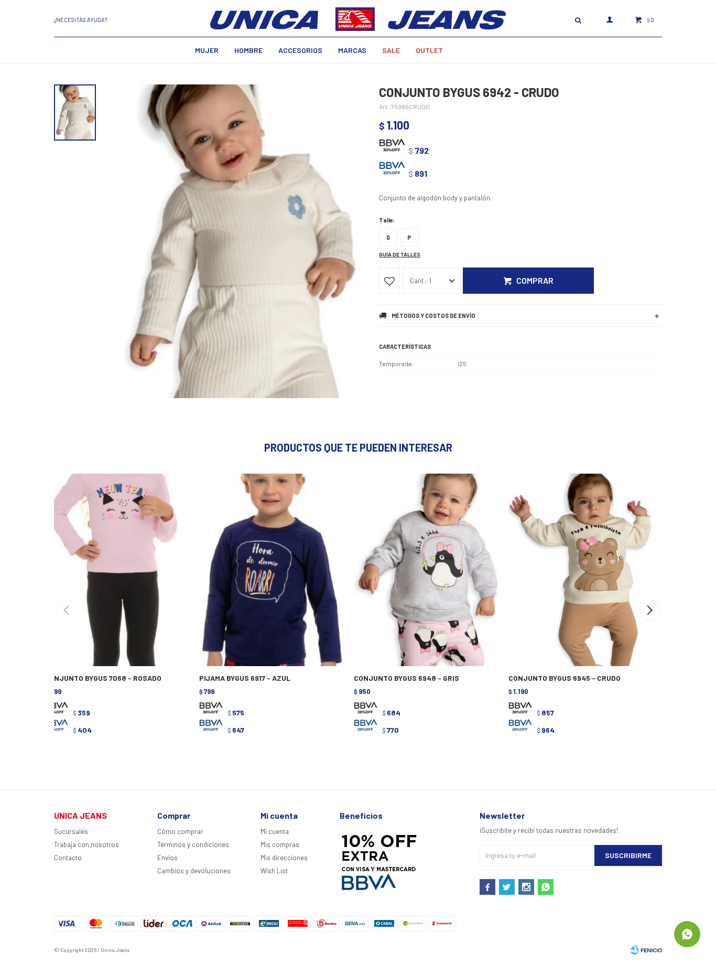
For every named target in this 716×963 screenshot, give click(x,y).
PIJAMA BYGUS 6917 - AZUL (244, 677)
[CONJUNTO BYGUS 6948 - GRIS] (425, 569)
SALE (391, 50)
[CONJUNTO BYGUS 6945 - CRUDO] (579, 569)
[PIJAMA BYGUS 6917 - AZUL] (270, 569)
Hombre (248, 50)
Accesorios (300, 50)
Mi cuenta (275, 831)
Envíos (167, 857)
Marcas (352, 50)
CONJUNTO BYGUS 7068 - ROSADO (103, 677)
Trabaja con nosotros (86, 844)
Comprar (535, 280)
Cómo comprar (180, 831)
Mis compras (280, 844)
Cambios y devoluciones (194, 870)
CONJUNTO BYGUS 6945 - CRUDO (564, 677)
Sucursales (71, 831)
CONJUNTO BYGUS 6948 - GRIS (406, 677)
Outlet (429, 50)
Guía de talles (399, 254)
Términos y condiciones (193, 844)
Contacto (68, 857)
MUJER (207, 50)
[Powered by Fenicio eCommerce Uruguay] (646, 950)
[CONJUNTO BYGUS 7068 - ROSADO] (116, 569)
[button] (650, 610)
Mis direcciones (284, 857)
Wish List (274, 870)
